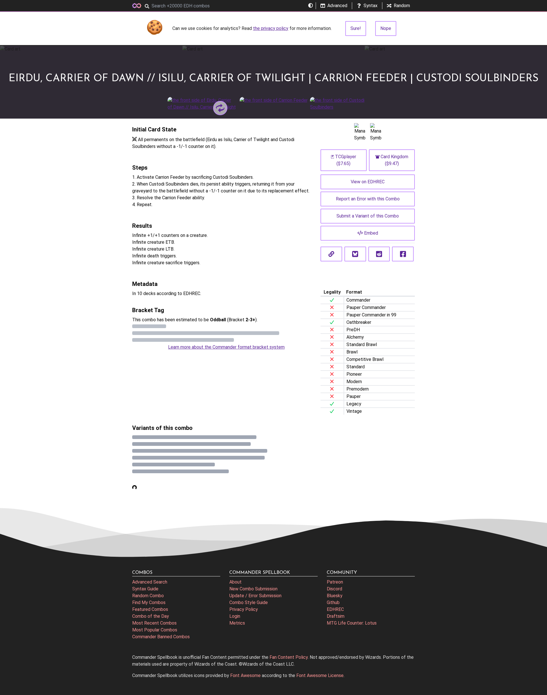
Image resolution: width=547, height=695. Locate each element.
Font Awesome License (320, 675)
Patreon (335, 582)
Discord (334, 589)
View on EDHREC (368, 181)
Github (333, 602)
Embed (371, 233)
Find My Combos (149, 602)
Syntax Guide (145, 589)
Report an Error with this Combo (368, 199)
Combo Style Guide (248, 602)
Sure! (355, 28)
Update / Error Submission (255, 595)
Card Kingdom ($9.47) (394, 160)
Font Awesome (245, 675)
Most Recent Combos (154, 623)
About (235, 582)
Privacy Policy (243, 609)
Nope (385, 28)
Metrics (237, 623)
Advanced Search (149, 582)
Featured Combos (150, 609)
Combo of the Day (150, 616)
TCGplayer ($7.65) (345, 160)
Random (402, 5)
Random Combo (148, 595)
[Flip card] (220, 108)
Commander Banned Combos (161, 636)
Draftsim (335, 616)
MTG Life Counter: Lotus (352, 623)
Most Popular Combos (154, 630)
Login (234, 616)
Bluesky (334, 595)
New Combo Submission (253, 589)
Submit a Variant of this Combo (367, 216)
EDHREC (335, 609)
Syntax (370, 5)
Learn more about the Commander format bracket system (226, 347)
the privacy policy (270, 28)
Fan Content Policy (289, 657)
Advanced (337, 5)
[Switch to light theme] (310, 5)
